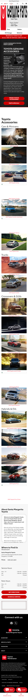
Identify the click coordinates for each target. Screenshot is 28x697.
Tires (8, 29)
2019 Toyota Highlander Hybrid (14, 465)
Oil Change (8, 33)
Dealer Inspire (19, 677)
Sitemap (20, 682)
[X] (16, 623)
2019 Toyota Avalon (14, 164)
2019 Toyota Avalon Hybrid (14, 428)
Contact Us (10, 679)
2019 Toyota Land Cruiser (14, 371)
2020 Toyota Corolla (14, 198)
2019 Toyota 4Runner (14, 316)
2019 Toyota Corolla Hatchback (14, 217)
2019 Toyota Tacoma (14, 274)
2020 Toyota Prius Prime (14, 499)
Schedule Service (14, 597)
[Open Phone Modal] (23, 3)
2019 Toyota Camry (14, 183)
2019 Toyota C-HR (14, 334)
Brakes (20, 29)
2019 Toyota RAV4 (14, 387)
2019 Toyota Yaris (14, 251)
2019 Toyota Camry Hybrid (14, 446)
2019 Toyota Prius (14, 483)
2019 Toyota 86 (14, 146)
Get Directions (14, 592)
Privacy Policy (4, 679)
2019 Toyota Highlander (14, 352)
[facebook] (11, 623)
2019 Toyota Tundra (14, 292)
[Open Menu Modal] (2, 3)
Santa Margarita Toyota (12, 675)
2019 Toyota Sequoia (14, 405)
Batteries (19, 33)
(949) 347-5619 (12, 560)
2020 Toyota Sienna (14, 233)
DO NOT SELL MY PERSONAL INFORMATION (10, 682)
